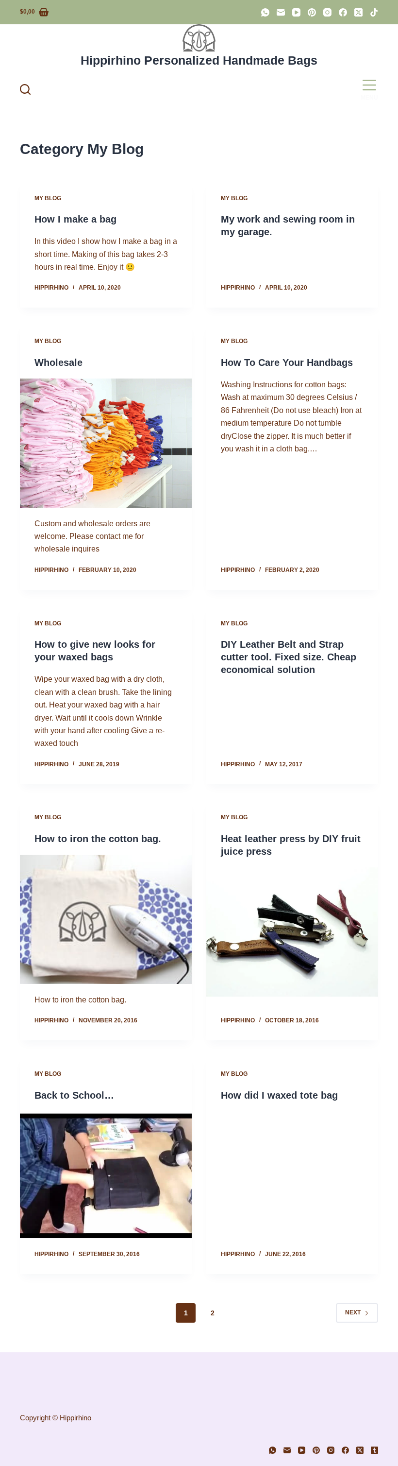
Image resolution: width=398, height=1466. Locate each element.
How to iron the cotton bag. (97, 838)
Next (353, 1312)
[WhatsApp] (265, 12)
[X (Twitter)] (358, 12)
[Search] (25, 89)
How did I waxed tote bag (279, 1095)
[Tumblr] (374, 1450)
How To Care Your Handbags (287, 362)
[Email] (281, 12)
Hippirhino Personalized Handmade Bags (199, 60)
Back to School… (74, 1095)
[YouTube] (296, 12)
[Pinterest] (312, 12)
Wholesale (58, 362)
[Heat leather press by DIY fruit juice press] (292, 932)
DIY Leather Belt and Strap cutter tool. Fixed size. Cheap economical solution (288, 657)
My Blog (47, 198)
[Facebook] (343, 12)
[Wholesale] (106, 443)
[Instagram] (327, 12)
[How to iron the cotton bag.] (106, 919)
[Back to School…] (106, 1176)
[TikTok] (374, 12)
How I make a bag (75, 219)
